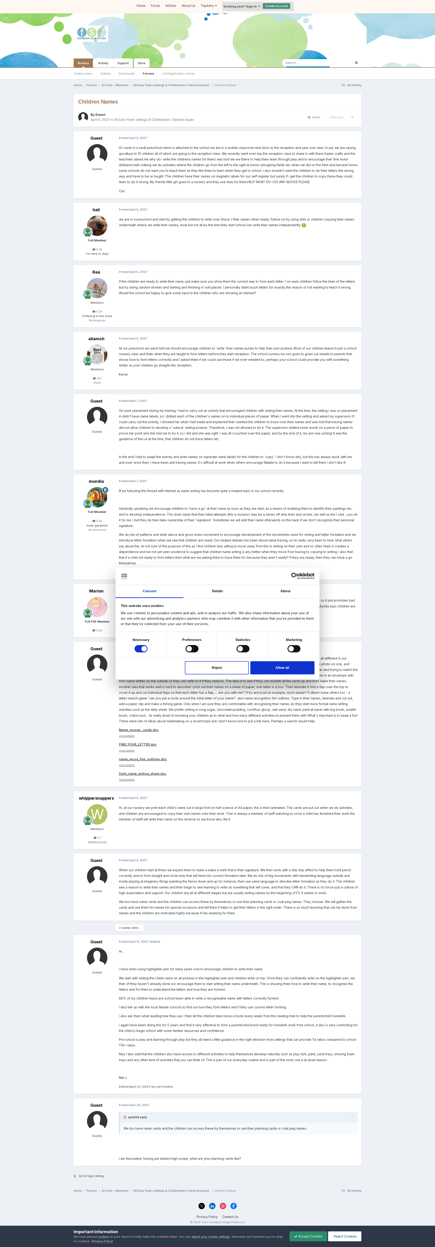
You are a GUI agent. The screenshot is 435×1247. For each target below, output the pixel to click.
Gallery (106, 73)
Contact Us (230, 1217)
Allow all (282, 668)
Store (141, 63)
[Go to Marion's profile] (97, 607)
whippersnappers (96, 798)
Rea (96, 272)
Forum (155, 5)
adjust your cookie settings (210, 1236)
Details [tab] (217, 591)
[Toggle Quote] (125, 1117)
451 (99, 378)
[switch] (192, 649)
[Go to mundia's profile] (97, 497)
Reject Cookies (345, 1236)
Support (123, 63)
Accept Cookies (309, 1236)
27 (99, 837)
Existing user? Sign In (241, 6)
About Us (188, 5)
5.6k (98, 630)
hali (96, 209)
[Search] (356, 62)
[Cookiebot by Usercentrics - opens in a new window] (294, 576)
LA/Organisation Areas (178, 73)
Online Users (83, 73)
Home (141, 5)
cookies (103, 1236)
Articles (170, 5)
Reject (217, 668)
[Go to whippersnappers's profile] (97, 814)
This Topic (338, 62)
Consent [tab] (149, 591)
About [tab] (285, 591)
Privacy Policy (207, 1217)
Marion (96, 591)
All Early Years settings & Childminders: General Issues (154, 119)
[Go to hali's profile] (97, 226)
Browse (83, 63)
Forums (148, 73)
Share (315, 117)
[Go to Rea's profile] (97, 288)
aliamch (96, 338)
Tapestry (208, 5)
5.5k (98, 521)
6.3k (98, 249)
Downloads (127, 73)
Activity (103, 63)
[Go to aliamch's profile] (97, 355)
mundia (96, 481)
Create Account (276, 6)
